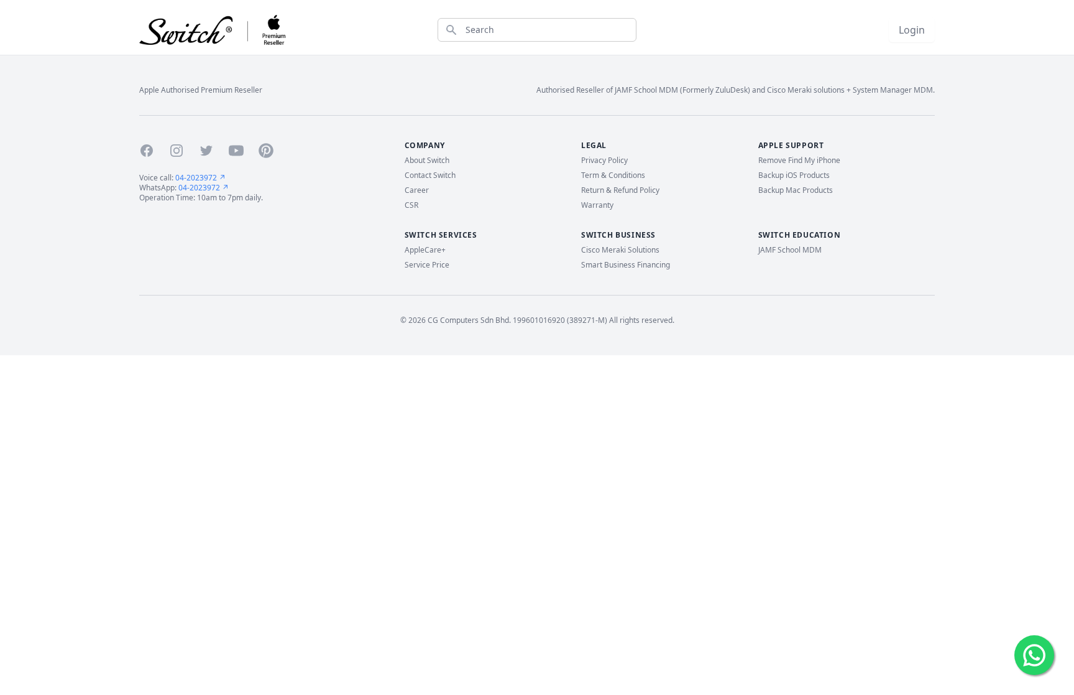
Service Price (427, 265)
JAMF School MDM (790, 250)
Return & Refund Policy (620, 190)
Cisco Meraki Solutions (620, 250)
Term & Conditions (613, 175)
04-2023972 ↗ (200, 177)
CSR (411, 205)
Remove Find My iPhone (799, 161)
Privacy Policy (604, 161)
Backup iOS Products (794, 175)
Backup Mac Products (795, 190)
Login (912, 30)
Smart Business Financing (625, 265)
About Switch (427, 161)
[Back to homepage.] (213, 30)
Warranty (597, 205)
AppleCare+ (425, 250)
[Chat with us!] (1034, 655)
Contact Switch (430, 175)
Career (417, 190)
